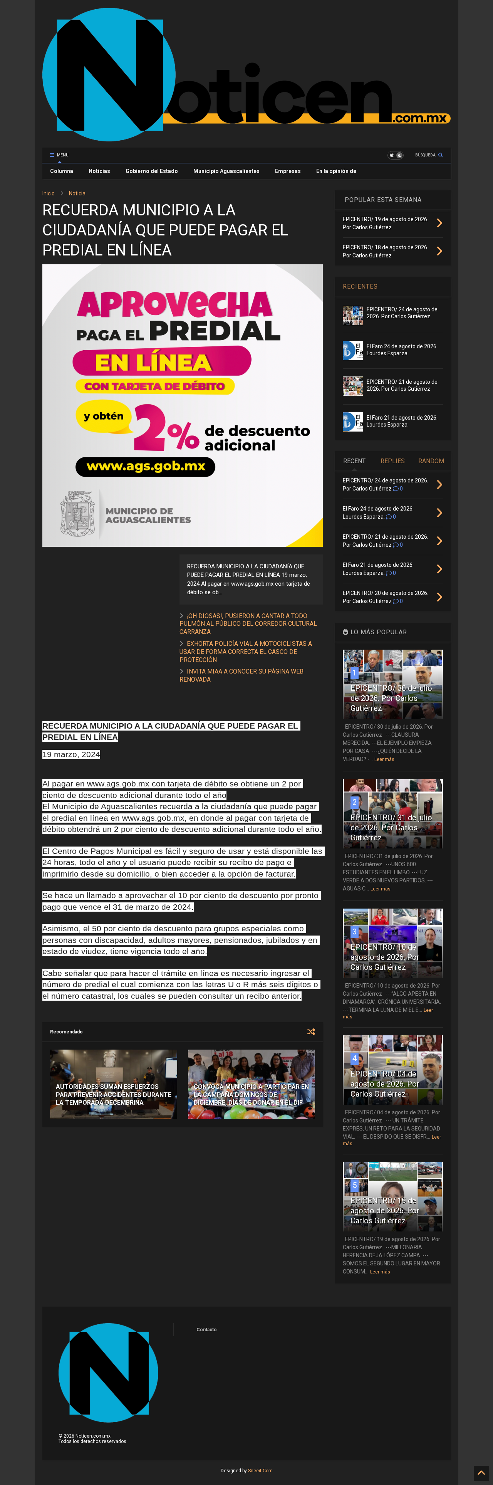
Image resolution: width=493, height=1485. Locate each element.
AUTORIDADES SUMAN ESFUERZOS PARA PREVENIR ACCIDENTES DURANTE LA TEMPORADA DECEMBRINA (113, 1095)
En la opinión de (336, 171)
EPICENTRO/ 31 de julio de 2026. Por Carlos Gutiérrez (391, 827)
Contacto (206, 1329)
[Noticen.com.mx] (246, 138)
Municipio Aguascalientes (226, 171)
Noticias (99, 171)
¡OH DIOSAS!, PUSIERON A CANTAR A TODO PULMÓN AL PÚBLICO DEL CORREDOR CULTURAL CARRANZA (248, 624)
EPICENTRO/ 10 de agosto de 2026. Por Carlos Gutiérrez (384, 957)
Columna (61, 171)
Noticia (77, 193)
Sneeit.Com (260, 1470)
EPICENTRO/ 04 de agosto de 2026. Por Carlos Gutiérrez (384, 1084)
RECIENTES (360, 286)
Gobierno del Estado (152, 171)
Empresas (288, 171)
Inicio (48, 193)
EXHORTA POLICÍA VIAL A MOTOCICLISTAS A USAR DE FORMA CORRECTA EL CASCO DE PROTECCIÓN (245, 652)
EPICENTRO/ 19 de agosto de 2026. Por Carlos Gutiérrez (384, 1210)
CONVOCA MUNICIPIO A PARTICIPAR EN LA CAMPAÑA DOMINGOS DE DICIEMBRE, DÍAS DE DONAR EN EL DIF (251, 1095)
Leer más (384, 759)
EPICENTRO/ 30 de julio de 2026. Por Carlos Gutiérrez (391, 698)
